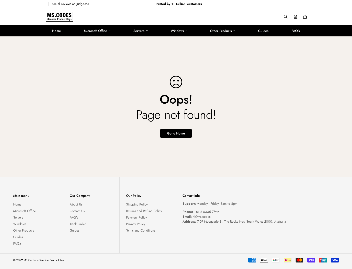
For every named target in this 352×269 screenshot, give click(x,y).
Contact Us (77, 211)
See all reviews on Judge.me (70, 4)
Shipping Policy (137, 204)
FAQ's (296, 30)
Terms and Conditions (140, 230)
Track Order (78, 224)
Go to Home (176, 133)
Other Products (221, 30)
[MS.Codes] (59, 17)
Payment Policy (136, 217)
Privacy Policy (135, 224)
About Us (76, 204)
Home (56, 30)
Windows (177, 30)
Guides (263, 30)
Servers (138, 30)
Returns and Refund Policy (144, 211)
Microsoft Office (95, 30)
